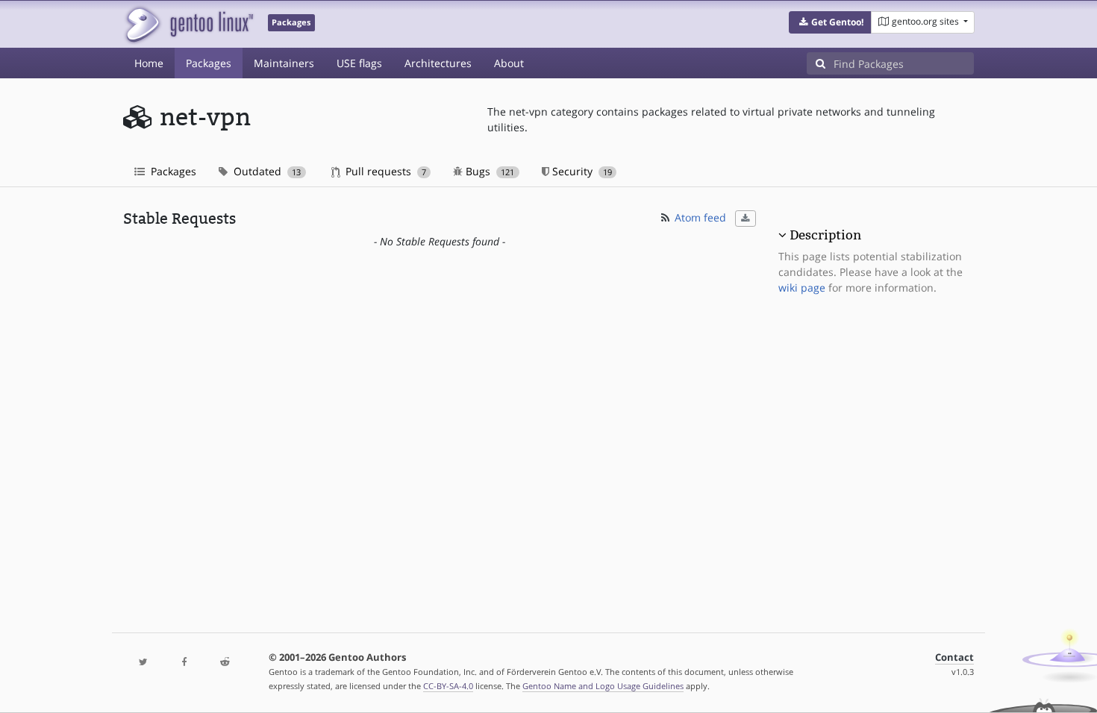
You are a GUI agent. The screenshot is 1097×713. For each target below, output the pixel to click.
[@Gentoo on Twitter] (143, 662)
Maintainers (284, 63)
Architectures (438, 63)
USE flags (359, 63)
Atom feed (699, 217)
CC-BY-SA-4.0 (448, 685)
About (509, 63)
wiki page (801, 287)
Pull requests (384, 171)
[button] (830, 22)
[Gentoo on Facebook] (183, 662)
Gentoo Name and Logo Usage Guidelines (603, 685)
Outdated (266, 171)
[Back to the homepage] (188, 24)
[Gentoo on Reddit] (224, 662)
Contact (954, 657)
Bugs (488, 171)
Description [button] (825, 234)
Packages (208, 63)
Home (148, 63)
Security (580, 171)
